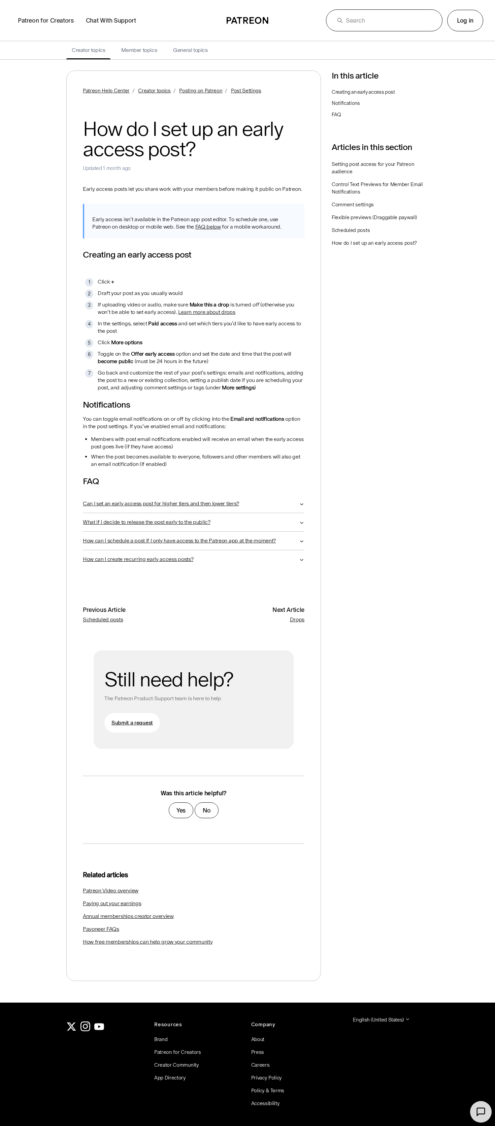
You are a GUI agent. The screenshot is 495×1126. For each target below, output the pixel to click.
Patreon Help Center (106, 90)
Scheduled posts (103, 619)
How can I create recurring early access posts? (138, 559)
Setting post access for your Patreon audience (373, 167)
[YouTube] (99, 1029)
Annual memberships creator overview (128, 916)
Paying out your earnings (112, 903)
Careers (260, 1065)
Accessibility (265, 1103)
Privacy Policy (266, 1077)
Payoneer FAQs (101, 929)
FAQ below (208, 227)
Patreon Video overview (110, 890)
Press (257, 1052)
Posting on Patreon (200, 90)
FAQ (336, 114)
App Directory (170, 1077)
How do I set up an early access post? (374, 243)
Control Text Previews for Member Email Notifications (377, 188)
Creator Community (176, 1065)
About (257, 1039)
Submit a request (132, 722)
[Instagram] (85, 1029)
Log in (465, 20)
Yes (181, 810)
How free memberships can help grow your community (147, 942)
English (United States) (379, 1020)
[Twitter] (71, 1029)
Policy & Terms (268, 1090)
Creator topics (154, 90)
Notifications (346, 103)
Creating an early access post (363, 92)
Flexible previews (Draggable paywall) (374, 217)
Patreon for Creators (46, 20)
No (207, 810)
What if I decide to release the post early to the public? (146, 522)
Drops (297, 619)
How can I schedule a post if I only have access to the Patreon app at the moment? (179, 540)
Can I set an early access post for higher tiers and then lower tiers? (161, 503)
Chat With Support (111, 20)
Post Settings (246, 90)
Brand (160, 1039)
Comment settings (353, 204)
